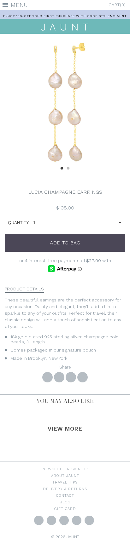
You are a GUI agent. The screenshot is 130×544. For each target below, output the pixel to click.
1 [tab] (61, 167)
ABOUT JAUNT (65, 475)
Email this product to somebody (82, 377)
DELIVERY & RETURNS (65, 489)
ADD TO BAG (65, 243)
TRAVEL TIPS (65, 482)
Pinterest (76, 520)
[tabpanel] (65, 102)
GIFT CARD (65, 509)
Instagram (64, 520)
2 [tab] (68, 167)
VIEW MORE (65, 428)
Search (89, 520)
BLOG (65, 502)
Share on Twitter (59, 377)
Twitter (39, 520)
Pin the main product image (71, 377)
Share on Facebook (47, 377)
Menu (19, 5)
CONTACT (65, 495)
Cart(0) (117, 5)
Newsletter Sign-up (65, 469)
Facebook (51, 520)
